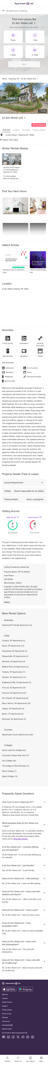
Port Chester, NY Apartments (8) (15, 698)
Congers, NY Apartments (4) (13, 640)
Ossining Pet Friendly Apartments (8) (17, 625)
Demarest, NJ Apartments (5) (14, 719)
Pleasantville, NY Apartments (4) (15, 656)
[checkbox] (13, 37)
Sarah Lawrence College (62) (14, 750)
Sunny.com (6, 1021)
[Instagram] (27, 1036)
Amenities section (20, 838)
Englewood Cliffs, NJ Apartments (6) (16, 682)
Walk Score (12, 517)
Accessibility (6, 1025)
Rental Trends (7, 1002)
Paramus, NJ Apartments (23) (14, 692)
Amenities (26, 130)
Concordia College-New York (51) (15, 755)
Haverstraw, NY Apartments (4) (14, 651)
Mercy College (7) (9, 771)
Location (16, 130)
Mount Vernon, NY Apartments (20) (16, 703)
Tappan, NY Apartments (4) (13, 708)
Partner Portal (7, 1029)
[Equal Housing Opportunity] (3, 1036)
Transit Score (33, 517)
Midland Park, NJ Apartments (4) (15, 666)
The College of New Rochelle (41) (15, 765)
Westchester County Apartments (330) (17, 734)
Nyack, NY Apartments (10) (13, 645)
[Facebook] (13, 1036)
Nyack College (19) (10, 776)
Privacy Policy (7, 1010)
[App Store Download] (9, 991)
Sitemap (5, 1017)
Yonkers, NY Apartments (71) (14, 672)
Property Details (39, 130)
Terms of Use (6, 1013)
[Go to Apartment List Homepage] (24, 3)
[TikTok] (32, 1036)
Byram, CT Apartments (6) (12, 713)
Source (7, 602)
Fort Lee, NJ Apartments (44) (14, 687)
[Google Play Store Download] (25, 991)
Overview (6, 129)
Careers (5, 998)
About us (5, 994)
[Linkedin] (8, 1036)
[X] (18, 1036)
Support (5, 1006)
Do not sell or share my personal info (15, 1033)
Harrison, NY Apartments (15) (14, 677)
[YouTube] (22, 1036)
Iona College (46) (9, 760)
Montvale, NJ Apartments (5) (13, 661)
